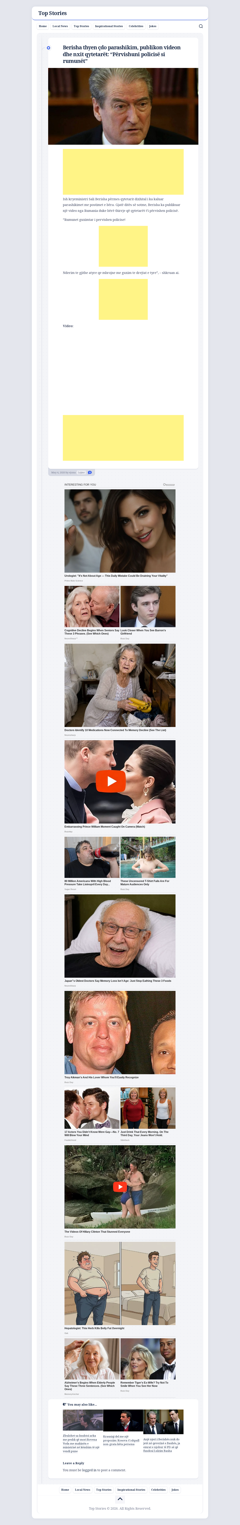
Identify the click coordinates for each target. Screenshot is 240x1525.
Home (43, 26)
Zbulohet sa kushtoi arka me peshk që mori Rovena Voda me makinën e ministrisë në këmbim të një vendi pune (81, 1443)
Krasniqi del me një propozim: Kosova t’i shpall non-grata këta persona (121, 1440)
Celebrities (136, 26)
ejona (72, 472)
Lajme (81, 472)
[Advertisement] (123, 172)
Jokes (152, 26)
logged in (89, 1470)
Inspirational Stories (109, 26)
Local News (60, 26)
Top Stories (52, 13)
